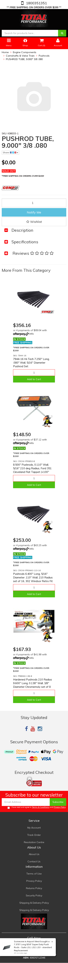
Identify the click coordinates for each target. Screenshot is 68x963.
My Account (34, 827)
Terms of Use (34, 873)
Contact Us (34, 861)
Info (31, 333)
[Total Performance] (34, 17)
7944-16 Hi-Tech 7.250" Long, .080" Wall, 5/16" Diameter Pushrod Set (31, 362)
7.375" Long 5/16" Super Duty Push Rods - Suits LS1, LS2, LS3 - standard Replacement (33, 947)
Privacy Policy (60, 807)
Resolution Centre (34, 842)
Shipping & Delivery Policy (34, 902)
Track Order (34, 834)
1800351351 (36, 3)
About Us (34, 854)
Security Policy (34, 895)
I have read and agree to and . (38, 807)
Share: (6, 152)
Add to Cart (34, 379)
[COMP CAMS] (47, 311)
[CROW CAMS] (47, 421)
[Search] (62, 33)
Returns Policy (34, 888)
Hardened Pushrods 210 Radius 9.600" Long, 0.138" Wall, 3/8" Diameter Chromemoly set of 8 (32, 683)
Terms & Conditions (40, 807)
